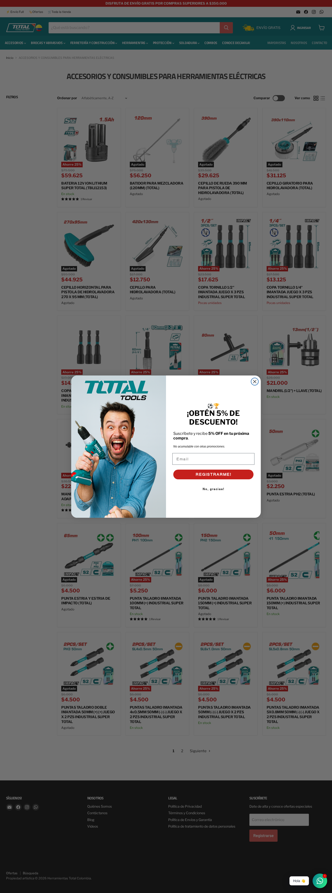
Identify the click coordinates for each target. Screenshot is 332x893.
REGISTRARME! (213, 474)
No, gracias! (213, 489)
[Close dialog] (254, 381)
